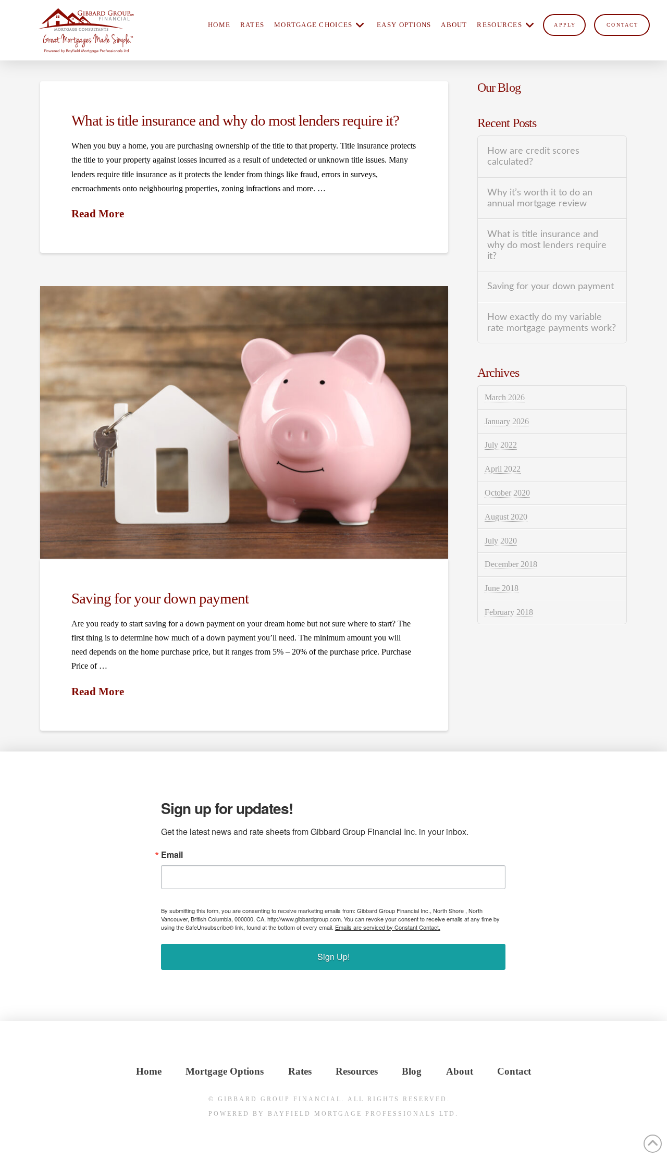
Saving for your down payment (160, 598)
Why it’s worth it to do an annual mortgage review (539, 198)
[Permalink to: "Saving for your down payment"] (244, 422)
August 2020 (506, 516)
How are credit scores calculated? (533, 156)
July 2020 (501, 540)
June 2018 (501, 588)
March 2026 (505, 397)
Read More (97, 213)
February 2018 (509, 612)
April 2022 (503, 468)
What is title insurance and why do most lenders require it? (235, 120)
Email (172, 855)
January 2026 (507, 421)
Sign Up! (333, 957)
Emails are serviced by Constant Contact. (387, 927)
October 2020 (507, 492)
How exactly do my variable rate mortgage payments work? (551, 322)
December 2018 (511, 564)
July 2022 (501, 444)
